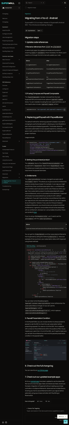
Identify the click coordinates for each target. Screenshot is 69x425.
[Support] (3, 422)
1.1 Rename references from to (43, 47)
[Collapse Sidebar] (19, 3)
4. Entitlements (30, 175)
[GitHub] (6, 422)
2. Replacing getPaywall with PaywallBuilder (44, 117)
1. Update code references (36, 42)
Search (36, 3)
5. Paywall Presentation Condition (37, 318)
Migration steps (32, 37)
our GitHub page (43, 370)
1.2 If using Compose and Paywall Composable (42, 93)
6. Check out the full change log (39, 365)
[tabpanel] (45, 273)
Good (40, 401)
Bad (49, 401)
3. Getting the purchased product (37, 160)
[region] (45, 109)
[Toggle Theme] (64, 2)
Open (39, 30)
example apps (35, 381)
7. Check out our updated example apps (42, 376)
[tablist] (45, 246)
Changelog (5, 14)
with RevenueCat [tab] (41, 246)
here (35, 212)
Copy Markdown (31, 30)
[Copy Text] (64, 109)
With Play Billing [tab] (31, 246)
